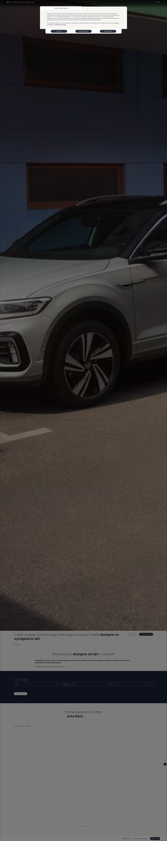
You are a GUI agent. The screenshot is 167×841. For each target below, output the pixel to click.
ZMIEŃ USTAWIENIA (83, 31)
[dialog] (83, 420)
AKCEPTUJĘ (59, 31)
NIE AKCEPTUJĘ (108, 31)
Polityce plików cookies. (60, 24)
